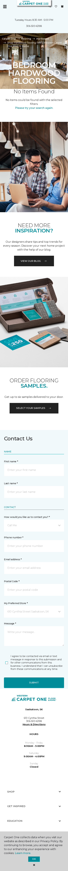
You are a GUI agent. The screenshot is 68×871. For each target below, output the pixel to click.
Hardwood (42, 38)
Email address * (13, 559)
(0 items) (62, 6)
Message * (10, 623)
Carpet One (9, 38)
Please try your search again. (34, 107)
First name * (11, 461)
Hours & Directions (34, 724)
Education (14, 820)
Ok (34, 858)
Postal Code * (11, 581)
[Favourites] (56, 6)
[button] (50, 6)
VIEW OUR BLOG (31, 261)
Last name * (11, 483)
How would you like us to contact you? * (27, 517)
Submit (34, 682)
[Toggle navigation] (5, 6)
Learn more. (23, 853)
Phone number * (13, 537)
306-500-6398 (34, 26)
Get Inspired (16, 806)
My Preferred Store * (16, 603)
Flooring (26, 38)
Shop (11, 791)
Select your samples (30, 408)
